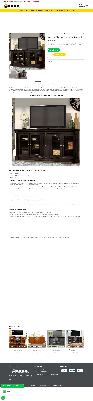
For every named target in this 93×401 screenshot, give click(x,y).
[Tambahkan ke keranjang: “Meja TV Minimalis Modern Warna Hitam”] (64, 334)
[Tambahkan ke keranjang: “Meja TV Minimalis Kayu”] (25, 334)
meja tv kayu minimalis (43, 90)
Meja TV (58, 33)
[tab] (38, 83)
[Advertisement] (46, 22)
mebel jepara (27, 375)
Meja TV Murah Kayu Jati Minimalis (75, 349)
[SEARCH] (75, 5)
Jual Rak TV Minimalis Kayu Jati (37, 349)
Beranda (49, 33)
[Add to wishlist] (25, 331)
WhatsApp (81, 4)
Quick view (25, 337)
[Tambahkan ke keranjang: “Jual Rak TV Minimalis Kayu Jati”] (44, 334)
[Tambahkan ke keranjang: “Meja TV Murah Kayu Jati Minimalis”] (83, 334)
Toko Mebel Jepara (45, 216)
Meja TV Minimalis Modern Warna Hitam (56, 349)
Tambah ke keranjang (59, 54)
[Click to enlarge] (11, 67)
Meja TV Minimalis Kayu (18, 349)
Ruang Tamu (54, 33)
